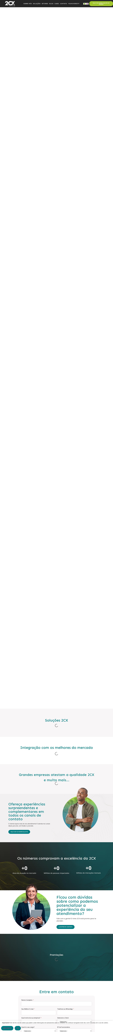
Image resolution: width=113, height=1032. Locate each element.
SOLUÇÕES (36, 3)
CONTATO (63, 3)
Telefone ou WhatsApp (65, 1009)
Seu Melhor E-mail (27, 1009)
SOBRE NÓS (27, 3)
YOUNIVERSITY (73, 3)
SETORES (45, 3)
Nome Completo (26, 1000)
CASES (56, 3)
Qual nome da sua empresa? (30, 1018)
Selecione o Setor (63, 1018)
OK (18, 1028)
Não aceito (7, 1028)
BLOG (51, 3)
